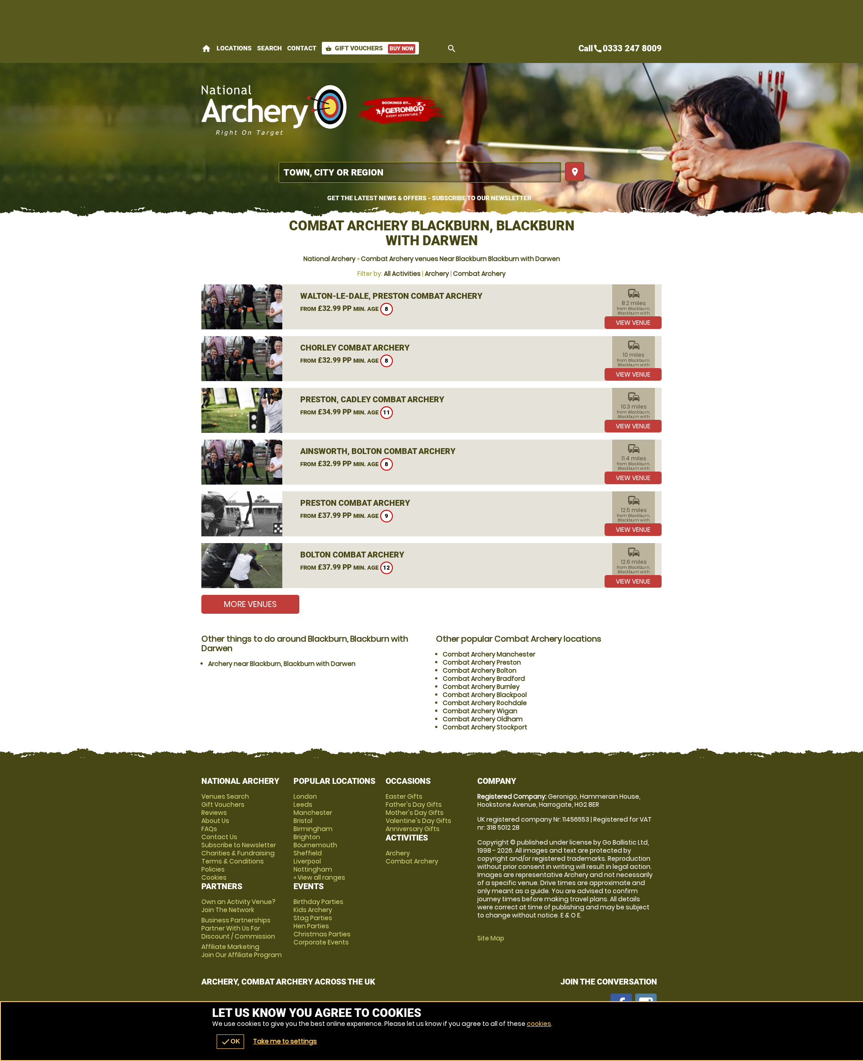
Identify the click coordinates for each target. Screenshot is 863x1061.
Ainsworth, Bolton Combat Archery (377, 451)
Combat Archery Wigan (480, 710)
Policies (213, 869)
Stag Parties (313, 917)
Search (269, 48)
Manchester (313, 812)
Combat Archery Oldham (483, 719)
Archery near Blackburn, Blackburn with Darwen (282, 663)
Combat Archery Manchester (489, 654)
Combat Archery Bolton (479, 670)
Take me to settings (285, 1041)
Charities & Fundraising (238, 853)
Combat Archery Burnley (481, 686)
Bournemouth (315, 845)
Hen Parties (311, 926)
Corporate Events (321, 942)
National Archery (329, 258)
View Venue (633, 322)
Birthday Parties (318, 901)
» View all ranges (319, 877)
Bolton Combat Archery (352, 554)
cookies (539, 1023)
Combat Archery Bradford (484, 678)
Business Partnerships (238, 928)
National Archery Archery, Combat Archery (274, 110)
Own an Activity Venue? (238, 905)
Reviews (214, 812)
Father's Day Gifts (414, 804)
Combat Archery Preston (482, 662)
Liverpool (307, 861)
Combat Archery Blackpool (485, 694)
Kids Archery (313, 909)
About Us (215, 820)
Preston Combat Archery (355, 503)
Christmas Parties (322, 934)
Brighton (307, 836)
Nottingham (313, 869)
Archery (437, 273)
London (305, 796)
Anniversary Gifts (413, 828)
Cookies (214, 877)
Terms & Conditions (232, 861)
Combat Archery (479, 273)
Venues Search (225, 796)
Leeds (303, 804)
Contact (301, 48)
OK (230, 1042)
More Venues (250, 604)
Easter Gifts (404, 796)
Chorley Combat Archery (354, 347)
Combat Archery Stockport (485, 727)
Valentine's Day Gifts (418, 820)
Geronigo (401, 110)
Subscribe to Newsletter (238, 845)
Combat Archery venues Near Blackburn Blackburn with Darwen (460, 258)
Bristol (303, 820)
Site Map (490, 938)
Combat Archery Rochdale (485, 702)
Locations (234, 48)
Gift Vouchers (369, 48)
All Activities (402, 273)
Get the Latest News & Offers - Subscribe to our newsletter (429, 198)
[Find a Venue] (420, 172)
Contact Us (219, 836)
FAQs (209, 828)
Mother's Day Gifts (415, 812)
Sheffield (308, 853)
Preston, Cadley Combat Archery (372, 399)
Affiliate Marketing (241, 950)
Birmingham (313, 828)
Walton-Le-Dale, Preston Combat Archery (391, 296)
